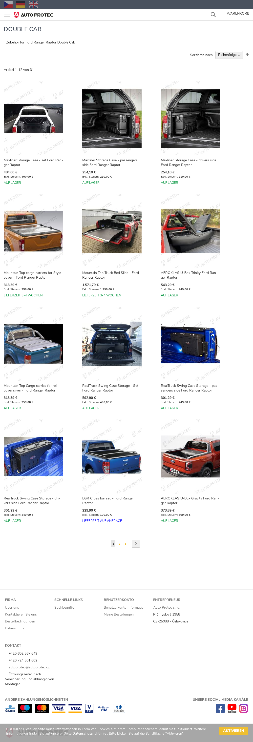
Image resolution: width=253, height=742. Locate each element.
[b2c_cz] (8, 4)
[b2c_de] (20, 4)
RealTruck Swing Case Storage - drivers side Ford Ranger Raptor (32, 500)
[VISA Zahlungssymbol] (75, 711)
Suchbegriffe (64, 607)
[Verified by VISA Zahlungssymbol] (103, 711)
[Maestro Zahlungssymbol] (25, 711)
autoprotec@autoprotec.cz (29, 667)
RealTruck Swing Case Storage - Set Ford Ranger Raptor (110, 388)
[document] (127, 733)
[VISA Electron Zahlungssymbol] (58, 711)
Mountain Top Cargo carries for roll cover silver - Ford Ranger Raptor (30, 388)
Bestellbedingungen (20, 621)
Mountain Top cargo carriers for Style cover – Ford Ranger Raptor (32, 275)
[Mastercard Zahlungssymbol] (42, 711)
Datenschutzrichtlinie (89, 733)
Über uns (12, 607)
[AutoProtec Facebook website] (220, 711)
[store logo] (33, 13)
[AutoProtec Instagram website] (243, 711)
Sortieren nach (201, 54)
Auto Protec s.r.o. (166, 607)
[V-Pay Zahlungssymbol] (89, 711)
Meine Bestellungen (119, 614)
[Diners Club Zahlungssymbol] (119, 711)
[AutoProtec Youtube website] (232, 711)
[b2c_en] (33, 4)
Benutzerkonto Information (125, 607)
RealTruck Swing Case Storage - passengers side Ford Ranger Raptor (190, 388)
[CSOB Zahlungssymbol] (10, 711)
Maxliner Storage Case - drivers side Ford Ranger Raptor (188, 162)
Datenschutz (14, 628)
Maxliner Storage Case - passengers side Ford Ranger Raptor (110, 162)
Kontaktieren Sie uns (21, 614)
